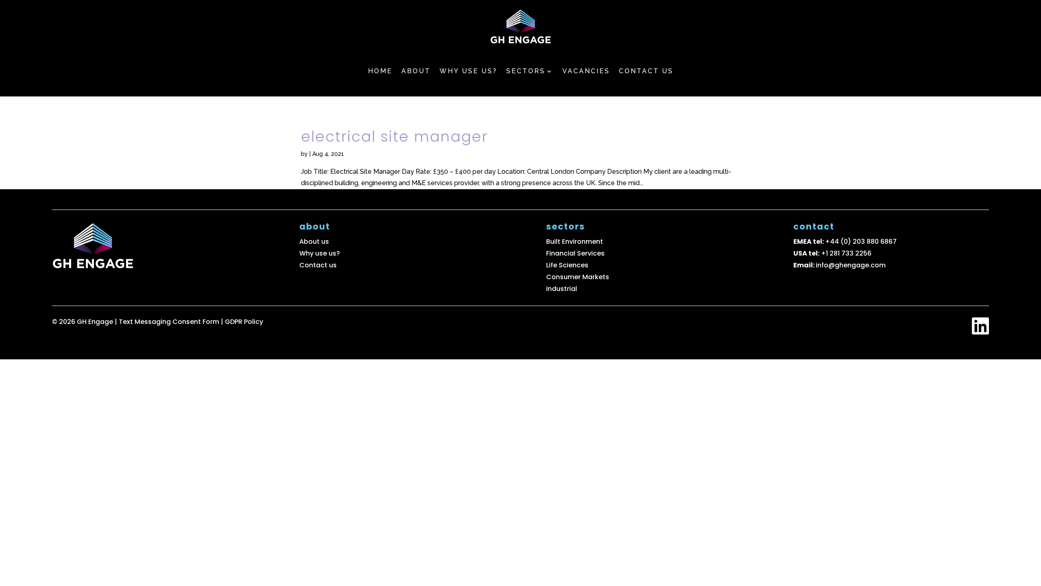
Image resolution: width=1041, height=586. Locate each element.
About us (314, 241)
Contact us (646, 71)
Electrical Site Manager (394, 136)
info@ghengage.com (851, 265)
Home (380, 71)
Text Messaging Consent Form (170, 321)
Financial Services (575, 253)
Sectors (525, 71)
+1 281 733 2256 (846, 253)
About (416, 71)
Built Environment (574, 241)
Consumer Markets (577, 277)
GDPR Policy (244, 321)
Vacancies (586, 71)
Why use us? (468, 71)
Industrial (561, 288)
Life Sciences (567, 265)
